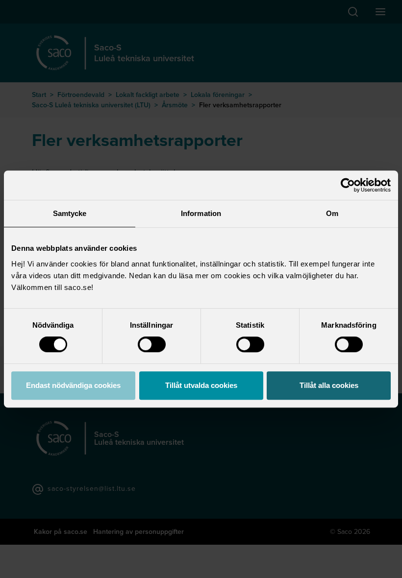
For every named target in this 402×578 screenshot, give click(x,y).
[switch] (152, 344)
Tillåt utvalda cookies (201, 385)
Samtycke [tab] (70, 213)
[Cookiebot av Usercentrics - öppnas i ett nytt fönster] (348, 185)
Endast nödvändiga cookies (73, 385)
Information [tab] (201, 213)
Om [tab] (332, 213)
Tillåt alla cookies (329, 385)
